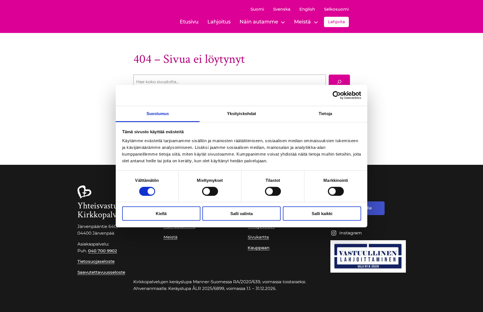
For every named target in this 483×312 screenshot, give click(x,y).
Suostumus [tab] (157, 113)
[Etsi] (339, 82)
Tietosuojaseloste (96, 261)
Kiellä (161, 213)
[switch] (210, 191)
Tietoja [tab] (325, 113)
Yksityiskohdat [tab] (241, 113)
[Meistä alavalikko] (316, 22)
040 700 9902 (102, 250)
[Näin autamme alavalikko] (283, 22)
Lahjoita (336, 21)
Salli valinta (241, 213)
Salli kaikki (322, 213)
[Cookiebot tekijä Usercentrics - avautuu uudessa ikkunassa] (336, 95)
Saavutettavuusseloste (101, 272)
